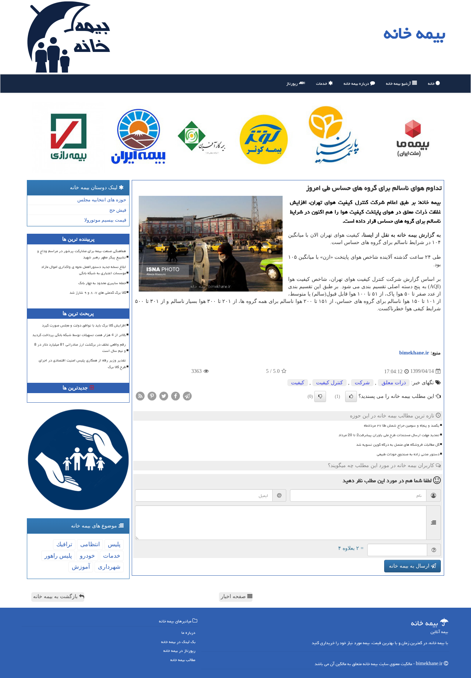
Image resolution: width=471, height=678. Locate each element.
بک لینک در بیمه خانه (178, 642)
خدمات (322, 83)
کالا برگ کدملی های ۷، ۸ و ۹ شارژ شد (98, 292)
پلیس (114, 544)
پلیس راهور (58, 555)
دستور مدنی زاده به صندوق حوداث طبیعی (408, 454)
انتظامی (90, 544)
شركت (362, 382)
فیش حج (117, 210)
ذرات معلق (394, 382)
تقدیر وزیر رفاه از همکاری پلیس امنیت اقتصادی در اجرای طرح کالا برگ (82, 363)
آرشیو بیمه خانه (399, 83)
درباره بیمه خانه (357, 83)
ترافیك (64, 544)
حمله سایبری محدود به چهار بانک (102, 283)
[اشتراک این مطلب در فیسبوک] (175, 395)
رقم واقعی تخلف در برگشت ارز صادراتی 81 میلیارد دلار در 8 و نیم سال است (80, 347)
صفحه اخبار (234, 596)
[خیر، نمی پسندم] (320, 396)
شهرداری (109, 567)
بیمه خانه (414, 33)
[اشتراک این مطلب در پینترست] (152, 395)
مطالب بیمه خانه (182, 660)
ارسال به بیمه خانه (410, 566)
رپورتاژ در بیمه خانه (179, 650)
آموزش (81, 567)
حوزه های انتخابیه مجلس (101, 199)
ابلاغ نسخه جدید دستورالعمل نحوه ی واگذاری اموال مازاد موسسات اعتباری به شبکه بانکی (83, 270)
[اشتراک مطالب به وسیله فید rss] (140, 395)
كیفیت (297, 382)
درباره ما (188, 632)
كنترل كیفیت (329, 382)
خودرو (87, 555)
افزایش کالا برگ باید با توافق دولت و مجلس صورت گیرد (84, 325)
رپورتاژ (292, 83)
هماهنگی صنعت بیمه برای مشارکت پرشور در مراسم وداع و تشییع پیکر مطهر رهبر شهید (81, 254)
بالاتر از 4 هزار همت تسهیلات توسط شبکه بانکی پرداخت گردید (79, 335)
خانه (432, 83)
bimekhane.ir (414, 353)
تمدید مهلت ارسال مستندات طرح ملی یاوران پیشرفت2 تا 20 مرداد (389, 435)
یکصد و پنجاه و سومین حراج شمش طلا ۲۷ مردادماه (401, 425)
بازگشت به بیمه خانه (56, 596)
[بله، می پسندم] (351, 396)
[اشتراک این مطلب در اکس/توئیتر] (164, 395)
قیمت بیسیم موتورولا (105, 220)
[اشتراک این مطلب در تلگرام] (187, 395)
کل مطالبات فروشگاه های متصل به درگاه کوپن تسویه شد (397, 444)
